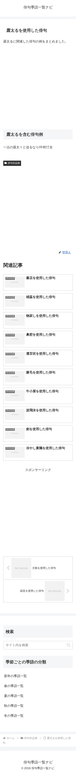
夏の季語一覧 (14, 696)
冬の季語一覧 (14, 715)
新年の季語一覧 (15, 676)
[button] (68, 645)
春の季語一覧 (14, 686)
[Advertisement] (38, 87)
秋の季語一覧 (14, 705)
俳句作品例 (14, 163)
